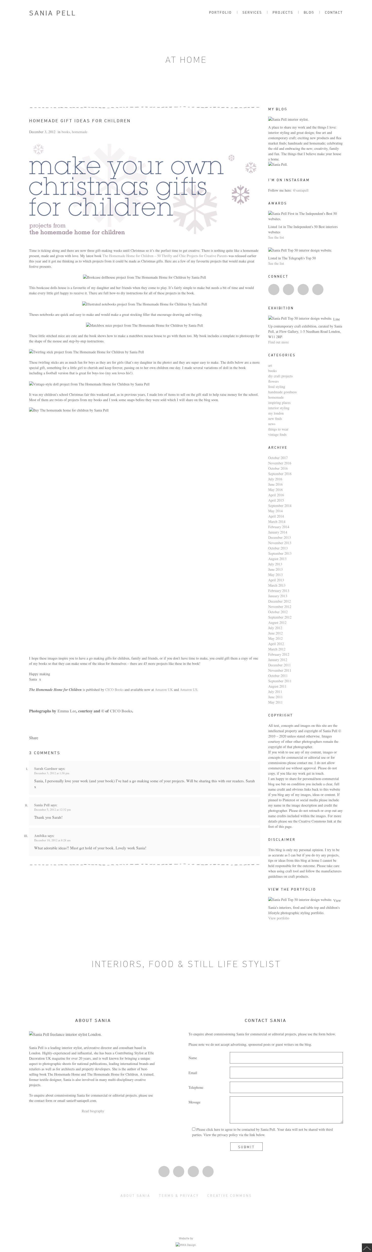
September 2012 (280, 617)
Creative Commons (229, 1195)
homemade (79, 131)
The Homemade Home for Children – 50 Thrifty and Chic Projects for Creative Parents (165, 255)
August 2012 (277, 622)
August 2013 (277, 558)
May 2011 (275, 702)
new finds (275, 418)
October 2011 (278, 675)
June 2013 (275, 569)
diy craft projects (280, 376)
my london (276, 413)
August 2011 (277, 686)
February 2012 (278, 654)
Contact (334, 12)
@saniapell (300, 190)
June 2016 (275, 484)
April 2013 (276, 580)
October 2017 (278, 457)
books (65, 131)
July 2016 (275, 479)
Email (193, 1072)
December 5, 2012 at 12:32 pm (52, 809)
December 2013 (279, 537)
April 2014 (276, 516)
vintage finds (277, 434)
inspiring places (279, 402)
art (270, 365)
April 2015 (276, 500)
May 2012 (275, 638)
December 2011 (279, 665)
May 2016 (275, 489)
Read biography (93, 1111)
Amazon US (188, 689)
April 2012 (276, 643)
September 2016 (280, 473)
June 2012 (275, 633)
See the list (276, 237)
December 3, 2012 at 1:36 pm (51, 773)
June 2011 (275, 696)
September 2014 (280, 505)
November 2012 (279, 606)
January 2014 (277, 532)
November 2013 (279, 542)
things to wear (278, 429)
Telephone (196, 1087)
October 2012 (278, 611)
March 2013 (276, 585)
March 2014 (276, 521)
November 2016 (279, 463)
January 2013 (277, 595)
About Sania (135, 1195)
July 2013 (275, 564)
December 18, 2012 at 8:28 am (52, 840)
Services (252, 12)
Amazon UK (164, 689)
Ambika (40, 835)
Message (194, 1102)
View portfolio (278, 918)
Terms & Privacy (179, 1195)
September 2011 (280, 681)
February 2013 (278, 590)
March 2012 (276, 649)
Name (193, 1057)
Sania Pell (52, 13)
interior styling (279, 407)
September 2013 (280, 553)
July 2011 (275, 691)
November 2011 (279, 670)
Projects (283, 12)
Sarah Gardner (45, 768)
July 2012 (275, 627)
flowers (273, 381)
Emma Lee (66, 711)
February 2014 (278, 526)
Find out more (278, 342)
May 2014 (275, 510)
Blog (309, 12)
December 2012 (279, 601)
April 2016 (276, 494)
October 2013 (278, 548)
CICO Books (114, 689)
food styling (276, 386)
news (271, 423)
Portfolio (220, 12)
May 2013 (275, 574)
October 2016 (278, 468)
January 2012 (277, 659)
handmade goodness (282, 391)
